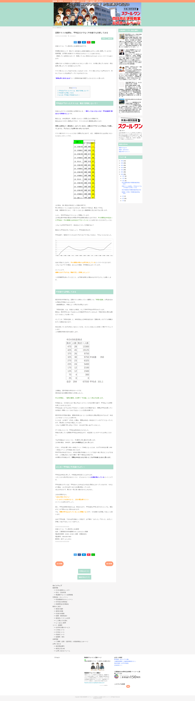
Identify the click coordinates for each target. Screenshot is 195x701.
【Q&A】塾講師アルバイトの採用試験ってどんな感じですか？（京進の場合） (133, 51)
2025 (122, 163)
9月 (123, 196)
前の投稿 (109, 563)
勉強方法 (110, 38)
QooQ (100, 698)
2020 (122, 174)
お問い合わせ (99, 1)
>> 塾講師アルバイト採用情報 (63, 595)
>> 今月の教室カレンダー (61, 590)
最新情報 (55, 1)
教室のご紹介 (75, 1)
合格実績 (92, 1)
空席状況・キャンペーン (64, 1)
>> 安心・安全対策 (59, 592)
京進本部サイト (118, 665)
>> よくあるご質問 (59, 623)
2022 (122, 169)
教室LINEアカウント (124, 151)
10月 (123, 180)
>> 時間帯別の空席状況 (61, 604)
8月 (123, 198)
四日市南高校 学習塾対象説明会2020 (131, 189)
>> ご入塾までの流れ (60, 620)
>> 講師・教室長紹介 (60, 616)
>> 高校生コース (59, 634)
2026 (122, 160)
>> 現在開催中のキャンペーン (63, 599)
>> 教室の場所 (58, 609)
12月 (123, 176)
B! (84, 42)
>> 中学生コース (59, 632)
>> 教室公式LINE (59, 648)
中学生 (104, 38)
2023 (122, 167)
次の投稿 (59, 563)
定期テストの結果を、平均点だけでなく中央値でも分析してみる (132, 186)
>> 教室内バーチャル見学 (61, 618)
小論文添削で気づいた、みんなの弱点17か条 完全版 (133, 83)
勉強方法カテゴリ (84, 577)
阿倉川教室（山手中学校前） (121, 663)
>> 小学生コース (59, 630)
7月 (123, 200)
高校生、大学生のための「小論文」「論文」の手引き (133, 67)
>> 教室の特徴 (58, 611)
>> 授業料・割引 (59, 637)
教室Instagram (123, 147)
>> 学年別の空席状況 (60, 602)
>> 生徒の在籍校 (59, 613)
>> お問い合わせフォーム (61, 651)
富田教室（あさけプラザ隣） (121, 659)
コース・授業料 (85, 1)
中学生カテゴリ (84, 571)
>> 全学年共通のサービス (61, 627)
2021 (122, 172)
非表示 (74, 88)
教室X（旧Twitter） (124, 149)
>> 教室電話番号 (59, 646)
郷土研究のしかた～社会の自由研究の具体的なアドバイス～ (133, 35)
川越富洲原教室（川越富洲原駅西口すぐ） (125, 661)
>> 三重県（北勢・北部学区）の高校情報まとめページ (70, 641)
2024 (122, 165)
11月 (123, 178)
